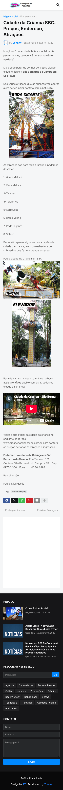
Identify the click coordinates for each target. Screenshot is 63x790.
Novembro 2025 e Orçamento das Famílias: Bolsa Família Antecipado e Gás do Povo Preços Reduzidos (42, 648)
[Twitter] (14, 500)
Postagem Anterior (15, 510)
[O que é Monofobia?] (13, 613)
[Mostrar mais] (44, 500)
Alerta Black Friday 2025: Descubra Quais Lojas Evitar (41, 627)
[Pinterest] (29, 500)
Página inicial (10, 16)
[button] (4, 5)
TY (24, 784)
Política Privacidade (31, 778)
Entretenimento (28, 16)
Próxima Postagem (47, 510)
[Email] (37, 500)
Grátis (8, 691)
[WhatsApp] (21, 500)
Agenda (9, 685)
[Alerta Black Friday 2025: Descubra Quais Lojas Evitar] (13, 631)
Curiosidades (26, 685)
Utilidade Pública (46, 702)
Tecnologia (11, 702)
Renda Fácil (30, 696)
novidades (11, 708)
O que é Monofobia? (36, 608)
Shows (45, 696)
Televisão (27, 702)
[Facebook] (6, 500)
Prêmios (52, 691)
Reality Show (12, 696)
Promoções (36, 691)
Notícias (21, 691)
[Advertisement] (31, 552)
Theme (48, 784)
